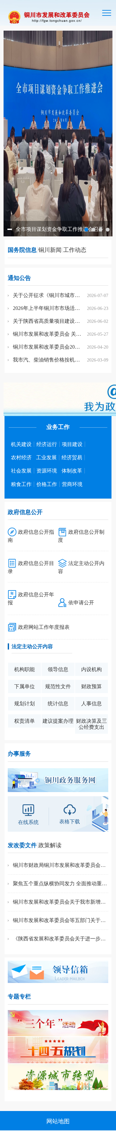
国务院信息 (22, 250)
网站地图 (58, 1121)
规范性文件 (58, 686)
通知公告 (19, 278)
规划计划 (24, 703)
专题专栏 (19, 996)
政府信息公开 (25, 512)
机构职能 (24, 669)
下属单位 (24, 686)
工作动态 (74, 250)
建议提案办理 (58, 721)
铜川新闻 (50, 250)
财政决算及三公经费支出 (91, 724)
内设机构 (91, 669)
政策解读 (50, 845)
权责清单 (24, 721)
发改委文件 (22, 845)
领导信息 (58, 669)
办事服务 (19, 753)
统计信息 (58, 703)
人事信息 (91, 703)
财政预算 (91, 686)
